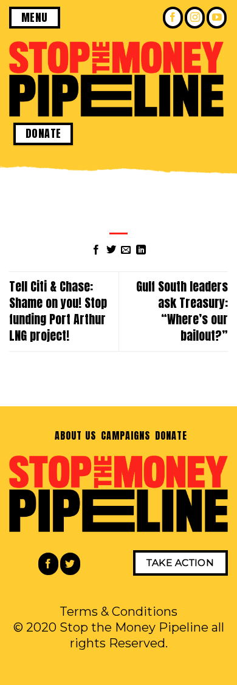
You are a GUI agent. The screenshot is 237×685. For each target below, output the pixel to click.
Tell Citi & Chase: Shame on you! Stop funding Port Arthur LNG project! (58, 310)
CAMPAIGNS (125, 435)
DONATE (171, 435)
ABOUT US (75, 435)
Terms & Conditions (118, 611)
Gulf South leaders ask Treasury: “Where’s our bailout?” (182, 310)
